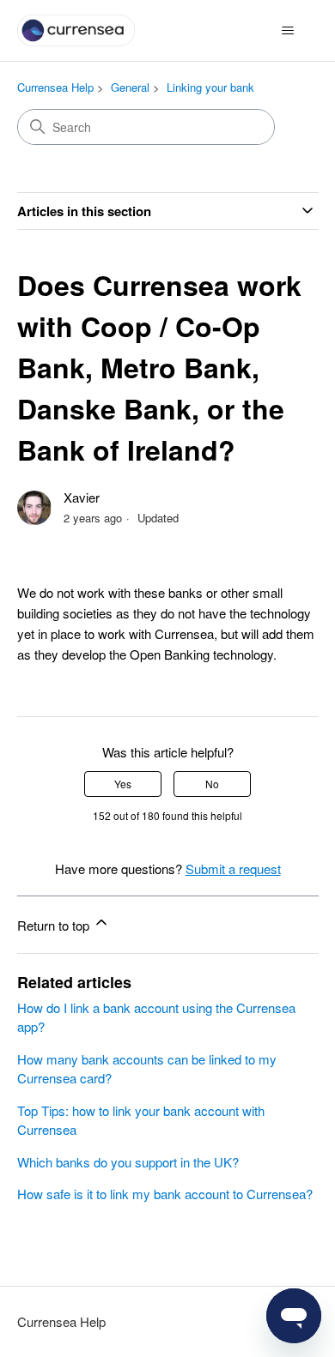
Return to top (55, 925)
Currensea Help (55, 87)
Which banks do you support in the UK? (128, 1162)
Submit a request (233, 868)
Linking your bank (210, 87)
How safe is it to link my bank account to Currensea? (165, 1194)
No (212, 783)
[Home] (76, 30)
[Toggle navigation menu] (288, 31)
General (130, 87)
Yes (122, 783)
